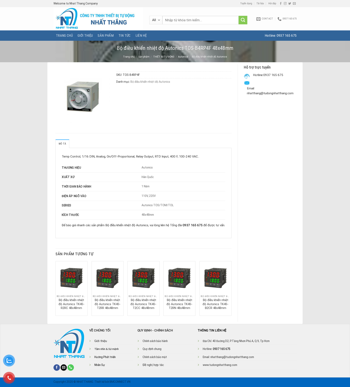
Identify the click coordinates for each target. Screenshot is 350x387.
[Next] (231, 288)
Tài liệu (260, 3)
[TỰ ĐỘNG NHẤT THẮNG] (98, 18)
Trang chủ (64, 35)
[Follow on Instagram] (285, 3)
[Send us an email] (294, 3)
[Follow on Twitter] (289, 3)
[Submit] (243, 20)
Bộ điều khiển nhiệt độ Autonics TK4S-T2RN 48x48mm (179, 304)
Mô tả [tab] (62, 143)
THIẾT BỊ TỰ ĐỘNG (163, 56)
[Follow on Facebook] (280, 3)
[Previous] (56, 288)
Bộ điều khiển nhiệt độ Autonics (209, 56)
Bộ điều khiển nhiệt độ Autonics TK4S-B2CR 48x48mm (215, 304)
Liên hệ (141, 35)
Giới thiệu (85, 35)
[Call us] (70, 367)
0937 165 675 (287, 36)
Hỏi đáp (272, 3)
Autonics (183, 56)
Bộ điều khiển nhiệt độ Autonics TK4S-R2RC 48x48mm (71, 304)
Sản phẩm (106, 35)
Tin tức (124, 35)
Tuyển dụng (246, 3)
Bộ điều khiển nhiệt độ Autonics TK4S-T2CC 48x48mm (143, 304)
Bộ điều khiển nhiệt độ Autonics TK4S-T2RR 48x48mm (108, 304)
